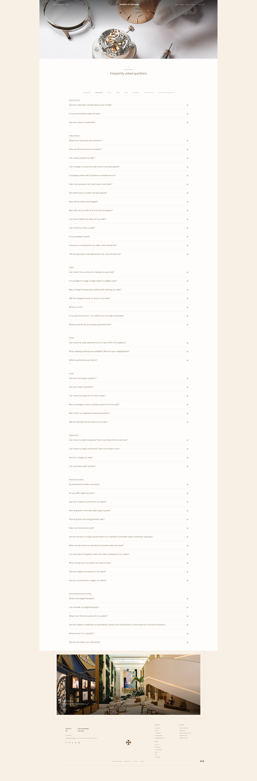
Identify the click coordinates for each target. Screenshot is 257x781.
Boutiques (182, 4)
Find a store (81, 731)
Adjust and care (182, 730)
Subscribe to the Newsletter (71, 738)
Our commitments (158, 749)
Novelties (156, 730)
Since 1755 (157, 744)
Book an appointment (83, 728)
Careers (156, 752)
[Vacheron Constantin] (128, 4)
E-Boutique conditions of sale (117, 761)
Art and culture (157, 747)
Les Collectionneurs (158, 735)
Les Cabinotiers (158, 733)
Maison (67, 4)
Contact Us (63, 709)
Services (187, 4)
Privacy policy (142, 761)
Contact (192, 4)
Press (156, 754)
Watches (54, 4)
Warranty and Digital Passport (185, 733)
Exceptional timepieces (159, 738)
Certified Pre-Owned (183, 738)
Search (176, 4)
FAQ (66, 731)
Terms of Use (135, 761)
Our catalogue (157, 757)
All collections (157, 728)
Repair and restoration (183, 728)
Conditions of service (127, 761)
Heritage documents (183, 735)
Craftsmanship (61, 4)
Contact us (68, 728)
